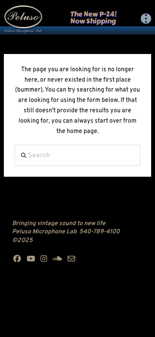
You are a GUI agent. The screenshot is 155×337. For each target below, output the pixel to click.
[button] (146, 18)
